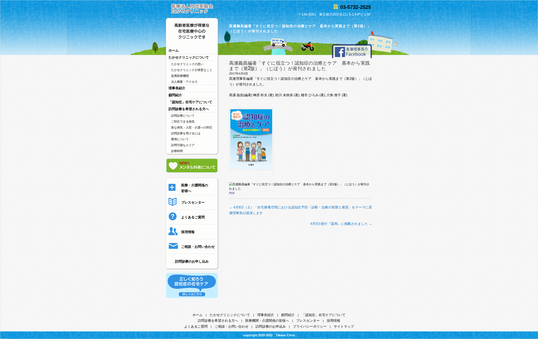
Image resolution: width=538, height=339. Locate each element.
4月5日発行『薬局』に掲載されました (341, 224)
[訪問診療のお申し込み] (192, 265)
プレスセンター (308, 320)
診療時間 (177, 151)
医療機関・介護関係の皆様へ (267, 320)
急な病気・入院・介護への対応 (191, 127)
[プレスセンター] (187, 206)
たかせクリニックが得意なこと (191, 70)
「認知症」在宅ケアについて (190, 102)
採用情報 (333, 320)
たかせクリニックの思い (187, 64)
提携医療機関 (180, 75)
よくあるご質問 (196, 326)
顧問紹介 (175, 95)
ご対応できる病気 (183, 121)
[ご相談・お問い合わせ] (192, 250)
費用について (180, 139)
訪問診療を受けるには (185, 133)
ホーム (174, 50)
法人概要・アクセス (184, 81)
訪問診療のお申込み (271, 326)
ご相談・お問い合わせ (231, 326)
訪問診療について (183, 115)
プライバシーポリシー (310, 326)
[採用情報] (182, 236)
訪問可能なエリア (183, 145)
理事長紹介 (177, 88)
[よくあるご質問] (187, 221)
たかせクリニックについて (189, 57)
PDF (232, 193)
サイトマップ (344, 326)
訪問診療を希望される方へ (189, 109)
